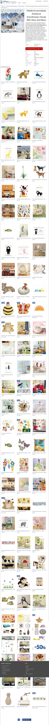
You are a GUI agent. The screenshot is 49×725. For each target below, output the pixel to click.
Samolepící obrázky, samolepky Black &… (9, 569)
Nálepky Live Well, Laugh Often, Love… (24, 160)
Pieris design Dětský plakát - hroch (23, 530)
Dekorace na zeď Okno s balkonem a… (8, 530)
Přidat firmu (4, 673)
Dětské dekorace (37, 44)
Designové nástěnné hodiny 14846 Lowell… (25, 413)
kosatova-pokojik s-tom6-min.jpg (38, 687)
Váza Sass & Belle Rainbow (37, 316)
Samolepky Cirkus (20, 569)
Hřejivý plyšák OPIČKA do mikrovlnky (24, 589)
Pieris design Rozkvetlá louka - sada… (8, 589)
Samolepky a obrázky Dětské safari (23, 433)
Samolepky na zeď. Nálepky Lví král (23, 218)
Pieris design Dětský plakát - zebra (38, 199)
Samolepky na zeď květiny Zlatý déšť (24, 491)
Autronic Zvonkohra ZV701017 (38, 589)
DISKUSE (24, 2)
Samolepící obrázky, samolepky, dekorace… (9, 179)
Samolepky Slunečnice (21, 511)
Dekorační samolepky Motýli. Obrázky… (39, 160)
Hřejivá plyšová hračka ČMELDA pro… (8, 316)
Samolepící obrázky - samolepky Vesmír (39, 394)
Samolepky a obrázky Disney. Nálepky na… (25, 550)
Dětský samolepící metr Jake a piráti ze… (40, 569)
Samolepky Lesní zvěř (36, 218)
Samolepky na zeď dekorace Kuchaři (8, 199)
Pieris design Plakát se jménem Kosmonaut (9, 257)
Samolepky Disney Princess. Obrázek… (39, 472)
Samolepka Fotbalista (21, 101)
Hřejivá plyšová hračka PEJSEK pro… (8, 511)
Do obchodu (10, 83)
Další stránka (27, 720)
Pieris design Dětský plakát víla (23, 257)
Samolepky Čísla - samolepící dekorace (39, 491)
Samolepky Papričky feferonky (7, 687)
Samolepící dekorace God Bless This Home (9, 218)
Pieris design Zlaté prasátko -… (23, 82)
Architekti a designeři (6, 669)
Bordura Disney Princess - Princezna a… (40, 511)
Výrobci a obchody (5, 665)
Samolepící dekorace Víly (6, 433)
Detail (14, 83)
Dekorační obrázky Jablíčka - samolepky (9, 277)
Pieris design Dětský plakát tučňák (38, 101)
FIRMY (8, 2)
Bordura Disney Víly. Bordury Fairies (23, 394)
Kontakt (27, 665)
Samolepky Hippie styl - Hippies (38, 530)
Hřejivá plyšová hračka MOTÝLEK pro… (24, 316)
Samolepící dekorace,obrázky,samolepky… (25, 277)
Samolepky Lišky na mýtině (22, 472)
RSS (26, 672)
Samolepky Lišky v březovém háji (38, 257)
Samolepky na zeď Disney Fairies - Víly (39, 609)
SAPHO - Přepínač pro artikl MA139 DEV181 (9, 706)
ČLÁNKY (19, 2)
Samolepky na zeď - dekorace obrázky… (8, 355)
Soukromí (27, 670)
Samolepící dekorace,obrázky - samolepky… (25, 335)
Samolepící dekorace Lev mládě (7, 296)
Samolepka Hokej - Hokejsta (22, 609)
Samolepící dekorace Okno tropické (39, 452)
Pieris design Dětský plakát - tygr (23, 121)
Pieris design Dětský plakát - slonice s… (9, 101)
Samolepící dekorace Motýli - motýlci (24, 452)
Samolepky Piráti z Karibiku (37, 355)
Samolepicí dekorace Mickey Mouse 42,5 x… (25, 199)
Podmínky (4, 672)
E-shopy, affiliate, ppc (6, 670)
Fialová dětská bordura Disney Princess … (9, 550)
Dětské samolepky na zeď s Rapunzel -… (40, 374)
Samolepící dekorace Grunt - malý (7, 452)
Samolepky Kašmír (4, 413)
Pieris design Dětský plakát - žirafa (7, 160)
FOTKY (3, 2)
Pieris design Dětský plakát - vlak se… (39, 296)
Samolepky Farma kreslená (37, 140)
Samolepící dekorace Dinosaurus (7, 140)
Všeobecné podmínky (30, 669)
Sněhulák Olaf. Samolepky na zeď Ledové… (25, 238)
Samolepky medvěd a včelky (22, 706)
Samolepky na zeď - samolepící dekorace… (9, 491)
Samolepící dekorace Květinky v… (7, 472)
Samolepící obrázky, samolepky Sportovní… (25, 140)
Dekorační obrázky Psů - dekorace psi (39, 179)
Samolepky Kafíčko (36, 550)
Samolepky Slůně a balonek (37, 277)
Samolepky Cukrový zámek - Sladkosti (39, 413)
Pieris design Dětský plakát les (7, 374)
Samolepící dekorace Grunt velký (7, 238)
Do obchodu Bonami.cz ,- (34, 49)
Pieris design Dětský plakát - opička (39, 121)
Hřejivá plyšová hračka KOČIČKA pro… (8, 335)
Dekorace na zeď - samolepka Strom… (24, 687)
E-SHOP (14, 2)
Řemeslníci (4, 667)
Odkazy (27, 667)
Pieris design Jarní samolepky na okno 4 (8, 121)
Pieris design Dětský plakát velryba (38, 82)
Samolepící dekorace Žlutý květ (23, 179)
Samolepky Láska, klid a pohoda (38, 433)
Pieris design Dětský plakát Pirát (38, 238)
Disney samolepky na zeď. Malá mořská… (9, 82)
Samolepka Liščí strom (21, 374)
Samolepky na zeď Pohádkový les (7, 394)
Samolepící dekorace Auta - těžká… (8, 609)
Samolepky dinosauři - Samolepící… (23, 296)
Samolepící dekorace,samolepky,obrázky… (25, 355)
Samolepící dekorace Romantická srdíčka (40, 335)
